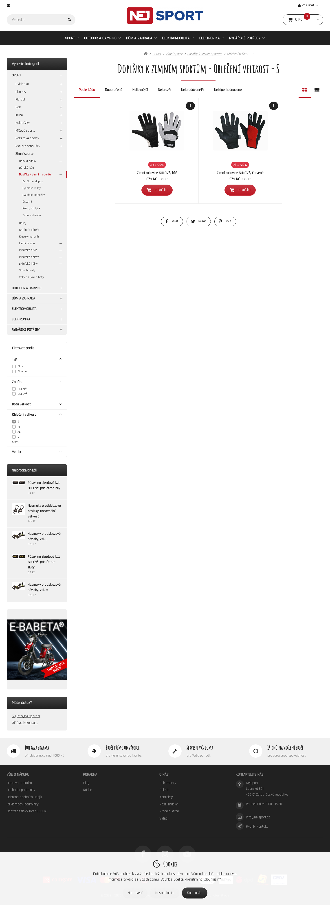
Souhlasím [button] (194, 892)
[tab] (305, 90)
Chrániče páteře (29, 230)
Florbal (20, 99)
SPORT (70, 38)
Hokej (22, 223)
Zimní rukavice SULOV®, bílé (157, 172)
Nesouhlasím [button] (164, 892)
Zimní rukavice (31, 215)
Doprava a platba (19, 783)
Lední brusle (27, 243)
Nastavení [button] (135, 892)
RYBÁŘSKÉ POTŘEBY (244, 38)
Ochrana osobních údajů (24, 797)
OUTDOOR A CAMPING (100, 38)
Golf (18, 107)
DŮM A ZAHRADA (139, 38)
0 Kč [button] (304, 19)
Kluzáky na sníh (29, 237)
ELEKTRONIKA (209, 38)
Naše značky (168, 804)
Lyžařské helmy (29, 257)
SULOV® (22, 394)
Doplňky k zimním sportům (36, 174)
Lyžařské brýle (28, 250)
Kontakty (166, 797)
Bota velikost (21, 404)
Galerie (164, 789)
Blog (86, 783)
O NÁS (164, 774)
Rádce (87, 789)
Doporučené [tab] (113, 89)
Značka (17, 381)
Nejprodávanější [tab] (192, 89)
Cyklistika (22, 84)
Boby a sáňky (27, 161)
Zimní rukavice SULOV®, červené (240, 172)
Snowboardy (27, 270)
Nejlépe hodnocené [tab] (228, 89)
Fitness (20, 91)
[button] (318, 19)
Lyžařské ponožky (33, 195)
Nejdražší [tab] (164, 89)
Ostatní (27, 202)
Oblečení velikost (24, 414)
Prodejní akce (169, 811)
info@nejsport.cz (28, 716)
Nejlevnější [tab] (140, 89)
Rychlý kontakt (27, 722)
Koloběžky (22, 122)
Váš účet (308, 5)
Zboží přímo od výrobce (123, 747)
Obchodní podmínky (21, 789)
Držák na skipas (32, 181)
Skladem (23, 371)
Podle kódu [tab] (87, 89)
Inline (19, 115)
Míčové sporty (25, 130)
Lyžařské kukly (31, 188)
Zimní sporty (24, 153)
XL (19, 432)
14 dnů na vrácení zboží (285, 747)
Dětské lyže (26, 168)
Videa (163, 818)
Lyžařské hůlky (28, 264)
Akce (20, 366)
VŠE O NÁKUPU (18, 774)
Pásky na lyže (31, 208)
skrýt (15, 442)
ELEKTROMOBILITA (176, 38)
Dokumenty (167, 783)
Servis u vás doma (200, 747)
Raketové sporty (27, 138)
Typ (14, 359)
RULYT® (22, 389)
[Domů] (165, 15)
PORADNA (90, 774)
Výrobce (17, 451)
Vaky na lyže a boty (31, 277)
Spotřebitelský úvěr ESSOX (27, 811)
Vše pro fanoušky (27, 146)
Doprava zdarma (37, 747)
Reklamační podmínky (23, 804)
